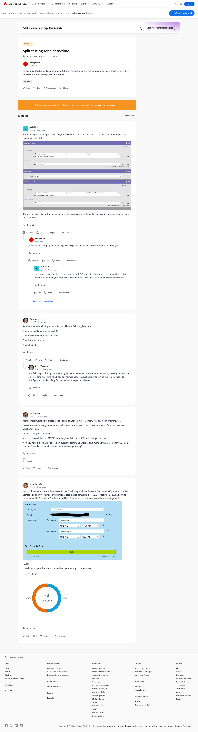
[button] (182, 13)
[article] (76, 180)
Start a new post (96, 105)
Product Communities (17, 13)
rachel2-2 (34, 127)
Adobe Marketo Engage (35, 13)
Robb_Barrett (35, 413)
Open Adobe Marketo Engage (160, 27)
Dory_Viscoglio (36, 319)
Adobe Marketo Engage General (58, 13)
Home (4, 13)
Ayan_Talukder (36, 484)
